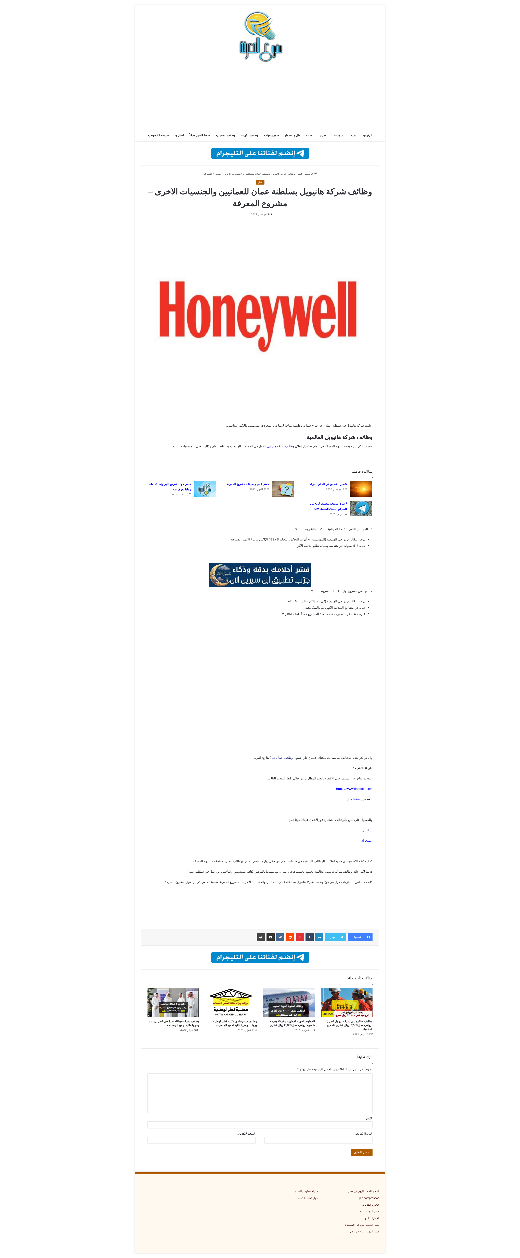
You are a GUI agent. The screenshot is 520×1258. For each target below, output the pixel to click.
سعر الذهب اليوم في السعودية (361, 1224)
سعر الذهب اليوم (369, 1211)
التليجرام (367, 840)
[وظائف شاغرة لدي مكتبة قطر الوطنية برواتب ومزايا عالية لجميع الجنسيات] (231, 1002)
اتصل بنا (179, 135)
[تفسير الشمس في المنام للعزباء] (361, 489)
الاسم (369, 1118)
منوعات (338, 135)
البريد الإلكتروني (364, 1133)
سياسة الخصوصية (158, 135)
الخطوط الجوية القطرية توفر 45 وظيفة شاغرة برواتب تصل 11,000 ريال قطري (292, 1023)
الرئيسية (367, 135)
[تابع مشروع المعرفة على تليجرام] (260, 153)
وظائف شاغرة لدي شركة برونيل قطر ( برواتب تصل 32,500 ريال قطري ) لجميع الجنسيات (350, 1025)
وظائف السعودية (225, 135)
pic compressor (369, 1198)
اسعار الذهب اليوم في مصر (363, 1191)
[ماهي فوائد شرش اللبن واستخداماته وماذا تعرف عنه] (205, 489)
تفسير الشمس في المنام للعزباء (328, 484)
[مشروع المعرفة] (260, 36)
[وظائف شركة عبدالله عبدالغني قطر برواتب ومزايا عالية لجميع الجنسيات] (173, 1002)
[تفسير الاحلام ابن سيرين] (260, 575)
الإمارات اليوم (371, 1218)
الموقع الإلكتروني (246, 1133)
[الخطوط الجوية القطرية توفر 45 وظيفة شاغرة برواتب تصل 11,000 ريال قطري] (289, 1002)
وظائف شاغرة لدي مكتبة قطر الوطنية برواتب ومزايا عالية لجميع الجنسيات (235, 1023)
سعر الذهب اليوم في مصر (364, 1231)
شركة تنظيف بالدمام (306, 1191)
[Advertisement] (260, 96)
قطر (299, 173)
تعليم (323, 135)
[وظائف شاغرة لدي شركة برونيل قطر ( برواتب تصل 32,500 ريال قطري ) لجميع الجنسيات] (347, 1002)
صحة (309, 135)
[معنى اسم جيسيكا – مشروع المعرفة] (283, 489)
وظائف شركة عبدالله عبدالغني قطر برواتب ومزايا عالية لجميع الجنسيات (174, 1023)
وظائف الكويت (249, 135)
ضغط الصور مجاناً (200, 135)
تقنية (353, 135)
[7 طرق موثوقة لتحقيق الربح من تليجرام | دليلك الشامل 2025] (361, 508)
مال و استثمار (292, 135)
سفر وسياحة (271, 135)
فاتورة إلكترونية (370, 1204)
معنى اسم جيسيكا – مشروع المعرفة (247, 484)
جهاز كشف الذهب (308, 1198)
